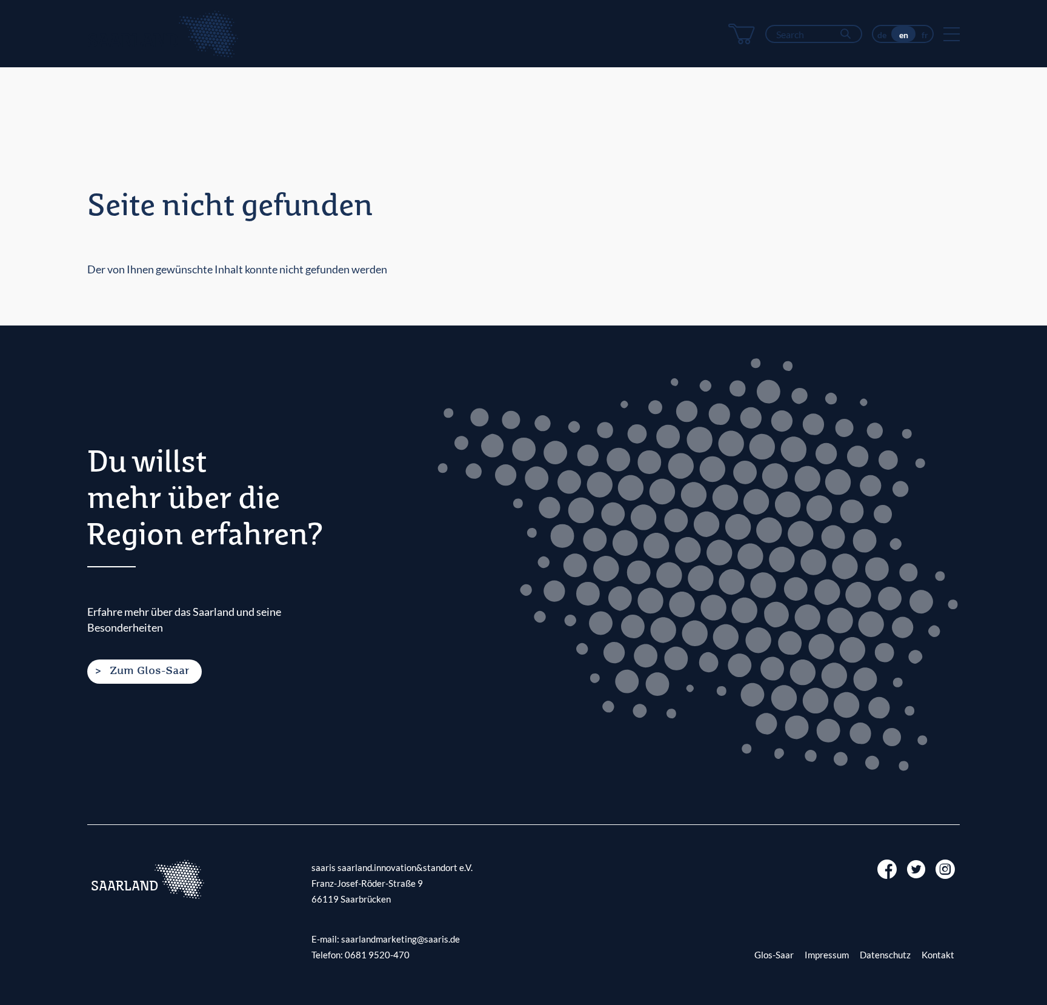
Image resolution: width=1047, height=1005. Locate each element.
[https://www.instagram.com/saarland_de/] (945, 868)
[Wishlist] (742, 34)
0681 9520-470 (377, 954)
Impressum (827, 954)
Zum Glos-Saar (149, 671)
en (903, 35)
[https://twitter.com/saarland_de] (916, 868)
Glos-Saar (774, 954)
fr (925, 35)
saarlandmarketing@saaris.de (400, 938)
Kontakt (938, 954)
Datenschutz (885, 954)
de (881, 35)
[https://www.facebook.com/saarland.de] (887, 868)
